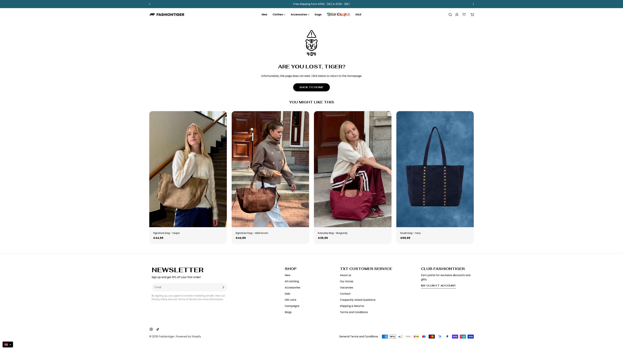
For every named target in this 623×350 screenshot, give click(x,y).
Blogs (288, 312)
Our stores (346, 281)
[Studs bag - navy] (435, 169)
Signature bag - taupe (166, 233)
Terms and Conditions (354, 312)
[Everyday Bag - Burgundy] (352, 169)
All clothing (292, 281)
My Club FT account (438, 285)
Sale (287, 294)
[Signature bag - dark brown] (270, 169)
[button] (8, 344)
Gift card (290, 300)
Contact (345, 294)
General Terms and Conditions (358, 336)
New (287, 275)
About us (345, 275)
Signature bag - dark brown (252, 233)
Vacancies (346, 287)
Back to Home (311, 87)
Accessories (292, 287)
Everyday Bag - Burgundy (333, 233)
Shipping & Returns (352, 306)
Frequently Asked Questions (357, 300)
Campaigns (292, 306)
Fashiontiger (167, 336)
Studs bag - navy (410, 233)
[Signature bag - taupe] (188, 169)
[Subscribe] (223, 287)
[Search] (449, 14)
